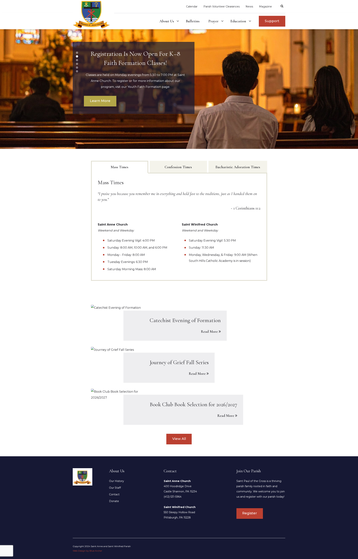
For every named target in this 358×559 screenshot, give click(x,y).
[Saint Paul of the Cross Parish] (93, 14)
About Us (166, 21)
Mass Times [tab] (119, 167)
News (249, 6)
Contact (114, 494)
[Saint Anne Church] (82, 476)
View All (179, 439)
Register (249, 513)
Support (272, 21)
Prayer (213, 21)
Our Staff (115, 487)
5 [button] (77, 67)
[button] (177, 21)
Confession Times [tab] (178, 167)
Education (238, 21)
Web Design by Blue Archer (87, 550)
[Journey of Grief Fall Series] (179, 365)
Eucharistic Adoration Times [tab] (238, 167)
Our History (116, 481)
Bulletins (193, 21)
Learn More (100, 101)
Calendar (191, 6)
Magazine (265, 6)
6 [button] (77, 71)
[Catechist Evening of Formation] (179, 323)
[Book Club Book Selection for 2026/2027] (179, 407)
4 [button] (77, 64)
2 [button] (77, 56)
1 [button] (77, 53)
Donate (114, 501)
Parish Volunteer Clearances (221, 6)
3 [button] (77, 60)
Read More (209, 331)
